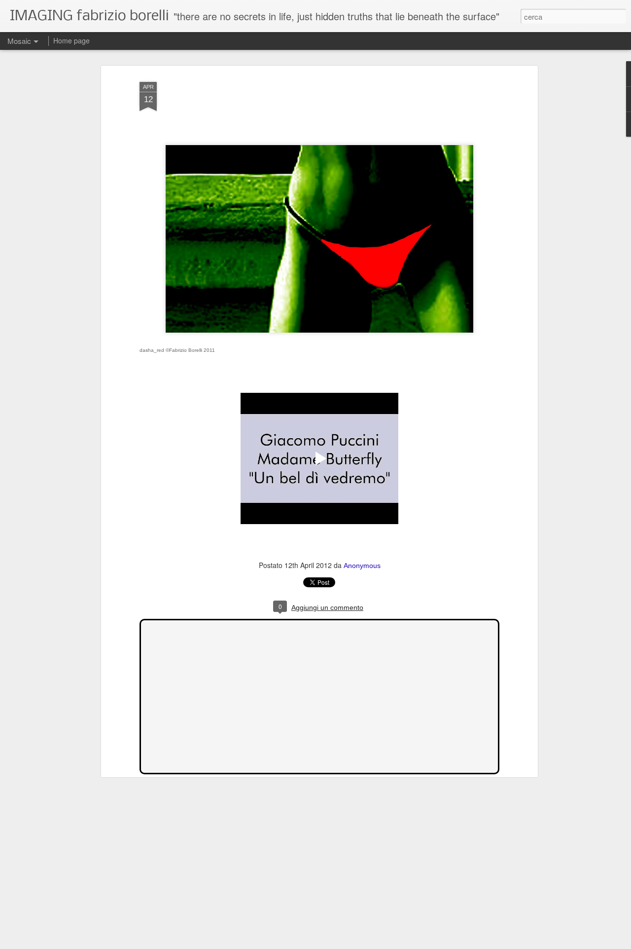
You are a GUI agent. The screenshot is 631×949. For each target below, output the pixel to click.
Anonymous (362, 565)
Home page (71, 40)
